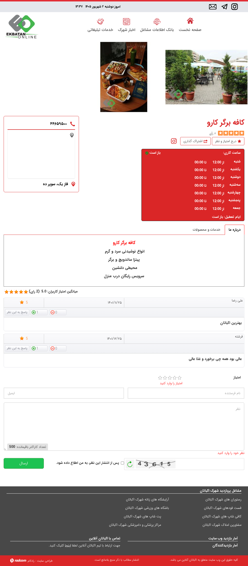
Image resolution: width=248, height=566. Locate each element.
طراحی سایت (45, 560)
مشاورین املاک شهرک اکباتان (221, 525)
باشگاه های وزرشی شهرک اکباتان (147, 508)
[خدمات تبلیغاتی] (100, 21)
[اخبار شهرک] (127, 21)
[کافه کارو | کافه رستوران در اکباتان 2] (206, 77)
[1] (160, 378)
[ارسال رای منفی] (58, 312)
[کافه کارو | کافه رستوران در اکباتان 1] (124, 77)
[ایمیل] (213, 7)
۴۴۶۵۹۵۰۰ (58, 124)
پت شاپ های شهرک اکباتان (142, 516)
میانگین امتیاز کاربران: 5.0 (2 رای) (53, 291)
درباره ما (234, 229)
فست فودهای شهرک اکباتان (222, 508)
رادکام (31, 560)
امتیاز (237, 377)
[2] (165, 378)
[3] (170, 378)
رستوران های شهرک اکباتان (223, 499)
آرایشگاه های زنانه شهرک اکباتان (147, 499)
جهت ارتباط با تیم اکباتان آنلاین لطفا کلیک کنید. (84, 545)
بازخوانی (130, 463)
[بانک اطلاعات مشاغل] (157, 21)
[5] (220, 133)
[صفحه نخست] (190, 21)
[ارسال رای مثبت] (39, 312)
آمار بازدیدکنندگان (225, 545)
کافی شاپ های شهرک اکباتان (221, 516)
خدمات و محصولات (206, 229)
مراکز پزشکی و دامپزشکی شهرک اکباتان (135, 525)
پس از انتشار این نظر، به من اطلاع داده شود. (87, 463)
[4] (174, 378)
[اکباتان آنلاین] (22, 27)
